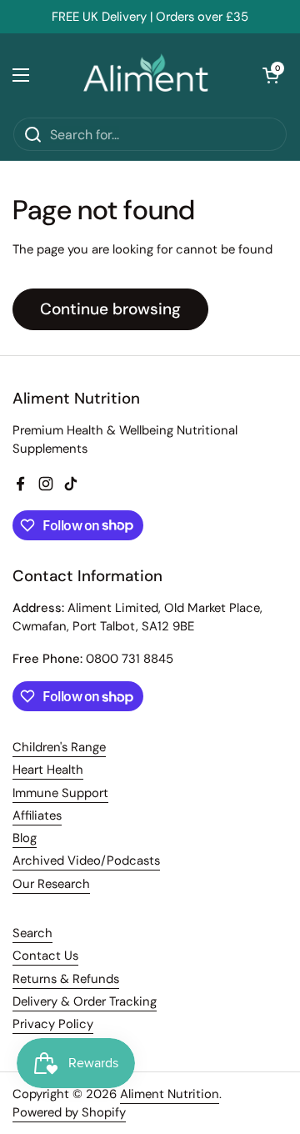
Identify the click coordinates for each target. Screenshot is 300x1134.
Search (32, 933)
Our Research (51, 884)
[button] (271, 75)
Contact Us (45, 955)
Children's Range (59, 747)
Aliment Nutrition (169, 1094)
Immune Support (60, 793)
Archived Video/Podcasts (86, 860)
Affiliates (37, 815)
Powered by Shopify (69, 1112)
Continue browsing (110, 309)
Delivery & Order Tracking (84, 1001)
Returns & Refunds (65, 979)
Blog (24, 838)
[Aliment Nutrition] (145, 75)
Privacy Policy (52, 1024)
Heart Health (47, 769)
